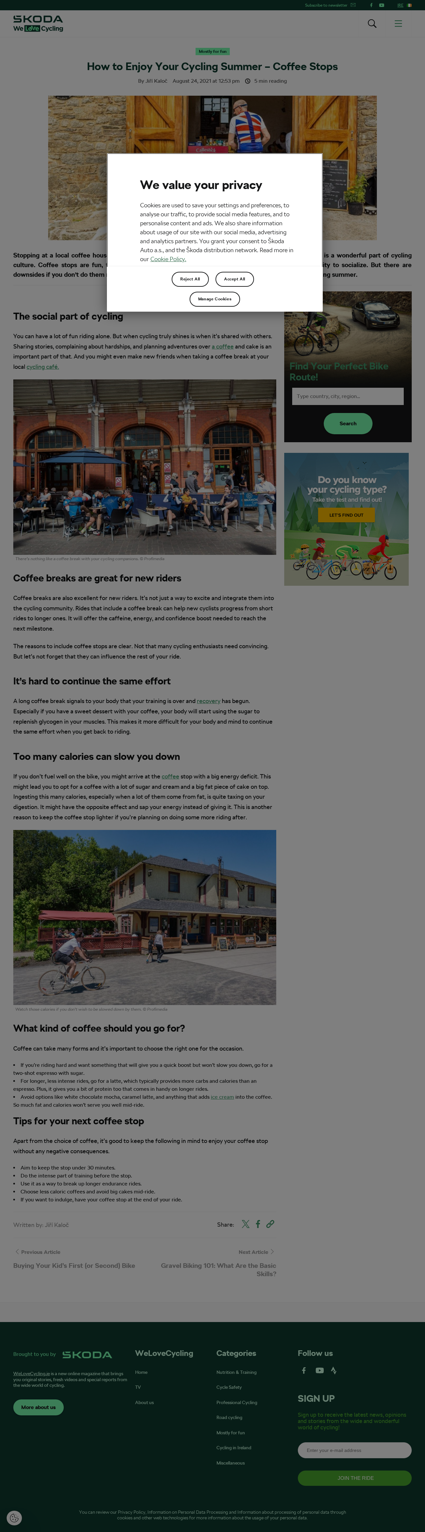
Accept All (234, 279)
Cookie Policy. (168, 258)
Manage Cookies (214, 299)
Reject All (190, 279)
